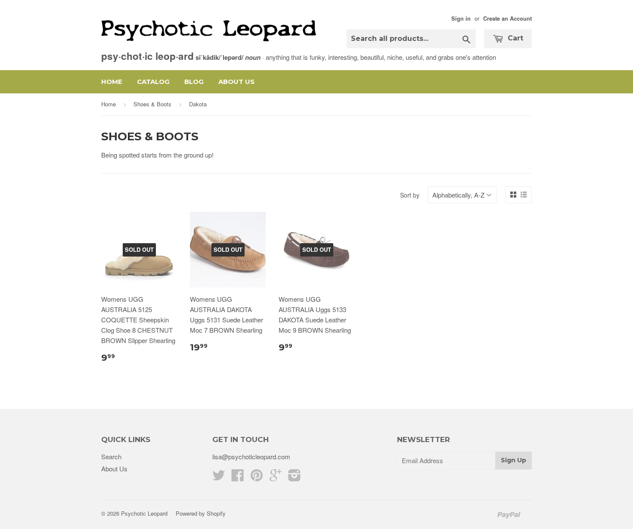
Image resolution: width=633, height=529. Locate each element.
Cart (514, 38)
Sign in (461, 18)
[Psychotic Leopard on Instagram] (294, 477)
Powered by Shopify (201, 513)
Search (111, 456)
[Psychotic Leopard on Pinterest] (256, 477)
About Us (236, 81)
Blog (194, 81)
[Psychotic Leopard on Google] (275, 477)
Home (111, 81)
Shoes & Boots (152, 104)
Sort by (409, 195)
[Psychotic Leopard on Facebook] (237, 477)
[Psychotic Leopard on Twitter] (218, 477)
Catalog (153, 81)
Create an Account (507, 18)
